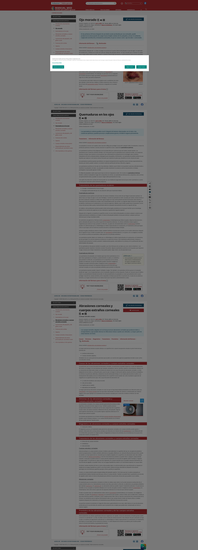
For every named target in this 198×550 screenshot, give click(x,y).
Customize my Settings (58, 66)
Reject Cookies (130, 66)
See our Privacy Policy (57, 62)
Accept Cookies (141, 66)
